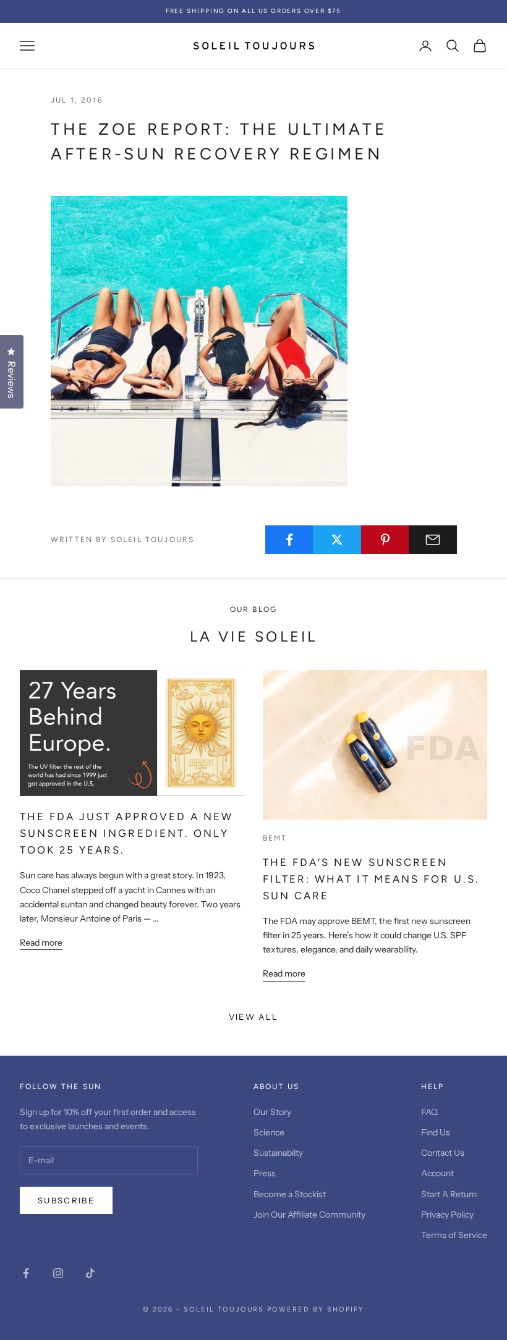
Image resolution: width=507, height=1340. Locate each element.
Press (265, 1173)
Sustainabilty (278, 1152)
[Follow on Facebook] (26, 1273)
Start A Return (449, 1194)
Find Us (435, 1132)
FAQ (429, 1111)
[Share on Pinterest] (385, 539)
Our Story (272, 1111)
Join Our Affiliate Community (309, 1214)
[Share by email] (432, 539)
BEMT (275, 838)
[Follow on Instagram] (58, 1273)
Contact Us (442, 1152)
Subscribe (66, 1200)
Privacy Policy (447, 1214)
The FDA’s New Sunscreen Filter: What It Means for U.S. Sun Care (371, 879)
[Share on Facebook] (289, 539)
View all (254, 1017)
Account (437, 1173)
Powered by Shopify (315, 1309)
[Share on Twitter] (336, 539)
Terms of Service (454, 1234)
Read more (41, 942)
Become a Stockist (290, 1194)
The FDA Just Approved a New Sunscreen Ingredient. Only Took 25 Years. (126, 833)
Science (269, 1132)
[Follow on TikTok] (90, 1273)
